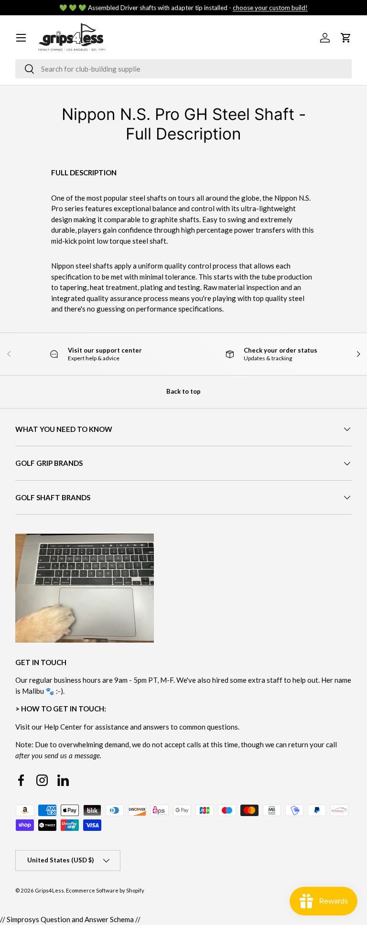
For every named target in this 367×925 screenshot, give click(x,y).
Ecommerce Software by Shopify (105, 890)
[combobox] (183, 68)
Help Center (63, 726)
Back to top (183, 391)
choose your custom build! (270, 7)
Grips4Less (49, 890)
